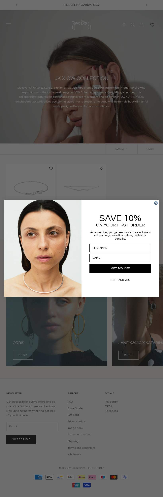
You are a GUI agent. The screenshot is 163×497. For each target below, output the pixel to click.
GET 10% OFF (120, 268)
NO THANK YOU (120, 280)
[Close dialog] (155, 203)
